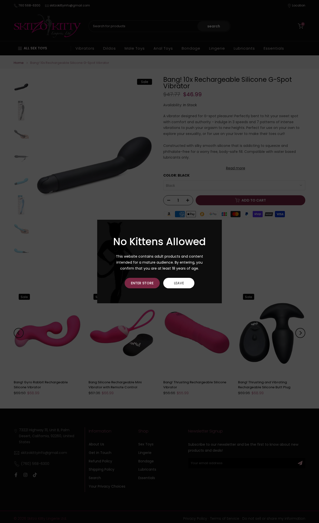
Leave (179, 283)
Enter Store (142, 283)
